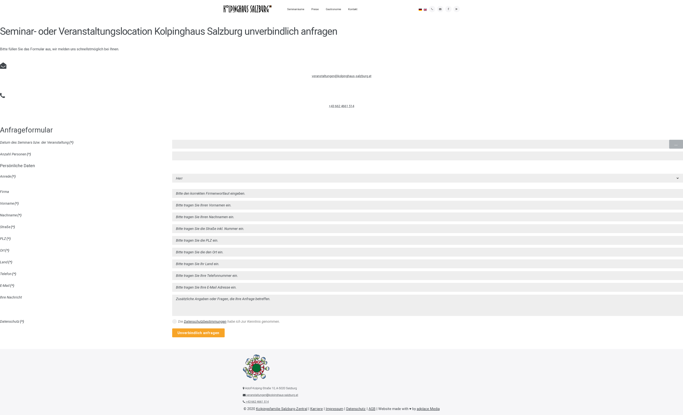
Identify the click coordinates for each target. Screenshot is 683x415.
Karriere (316, 409)
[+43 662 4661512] (432, 9)
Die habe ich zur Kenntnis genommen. (229, 321)
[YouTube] (456, 9)
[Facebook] (448, 9)
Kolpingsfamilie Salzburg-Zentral (281, 409)
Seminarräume (295, 9)
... (676, 144)
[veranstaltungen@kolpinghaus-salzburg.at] (440, 9)
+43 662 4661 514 (341, 106)
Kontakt (352, 9)
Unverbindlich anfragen (198, 333)
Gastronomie (333, 9)
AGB (372, 409)
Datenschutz (356, 409)
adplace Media (428, 409)
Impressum (334, 409)
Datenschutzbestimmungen (205, 321)
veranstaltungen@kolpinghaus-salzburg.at (341, 76)
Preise (315, 9)
